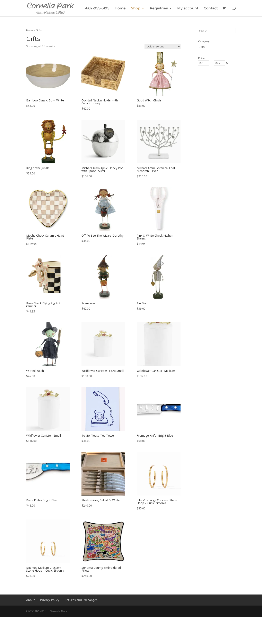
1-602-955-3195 (96, 8)
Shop (135, 8)
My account (187, 8)
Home (120, 8)
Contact (211, 8)
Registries (159, 8)
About (30, 600)
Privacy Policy (49, 600)
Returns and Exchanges (81, 600)
